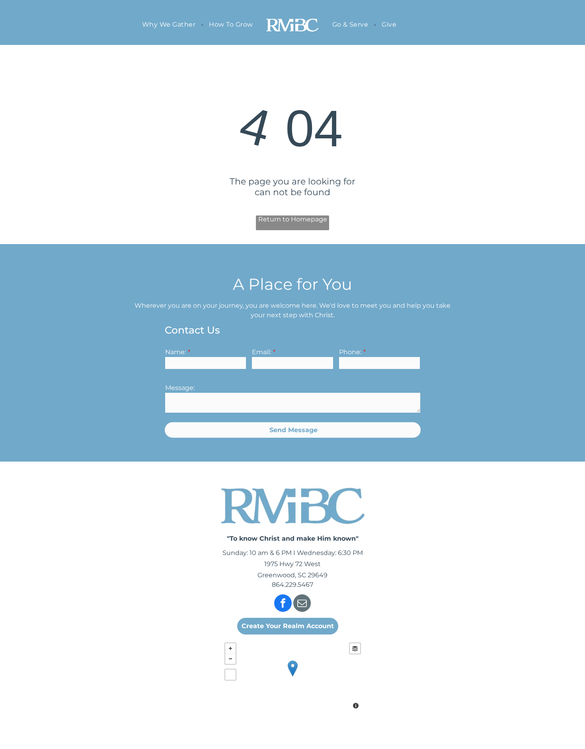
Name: (175, 352)
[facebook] (283, 604)
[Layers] (355, 648)
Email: (261, 352)
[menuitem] (169, 24)
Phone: (350, 352)
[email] (302, 604)
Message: (180, 388)
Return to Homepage (292, 219)
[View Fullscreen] (230, 674)
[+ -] (292, 676)
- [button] (230, 659)
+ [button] (230, 648)
